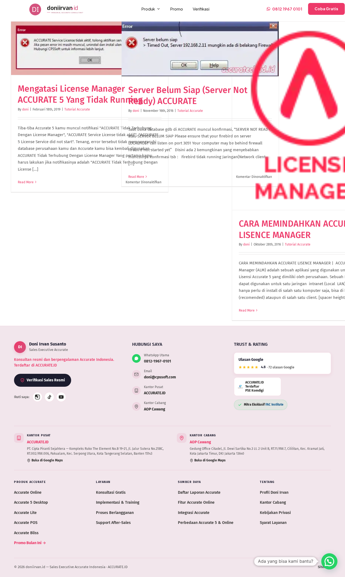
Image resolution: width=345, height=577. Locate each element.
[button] (329, 561)
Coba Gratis (326, 8)
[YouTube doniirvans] (61, 397)
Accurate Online (28, 492)
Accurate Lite (25, 512)
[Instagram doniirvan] (37, 397)
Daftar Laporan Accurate (199, 492)
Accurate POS (25, 522)
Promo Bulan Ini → (30, 542)
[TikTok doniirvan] (49, 397)
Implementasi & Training (117, 502)
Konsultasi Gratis (111, 492)
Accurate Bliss (26, 532)
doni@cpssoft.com (160, 377)
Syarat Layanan (273, 522)
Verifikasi (201, 8)
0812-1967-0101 (157, 361)
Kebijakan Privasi (275, 512)
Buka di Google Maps (47, 460)
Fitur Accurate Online (196, 502)
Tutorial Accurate (77, 109)
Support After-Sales (113, 522)
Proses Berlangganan (115, 512)
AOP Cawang (154, 409)
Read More (26, 182)
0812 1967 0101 (287, 8)
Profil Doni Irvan (274, 492)
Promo (176, 8)
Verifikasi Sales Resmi (46, 380)
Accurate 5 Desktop (31, 502)
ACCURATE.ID (154, 393)
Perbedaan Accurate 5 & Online (205, 522)
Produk (148, 8)
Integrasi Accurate (193, 512)
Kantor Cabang (273, 502)
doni (25, 109)
